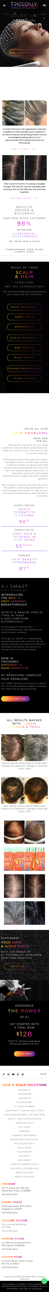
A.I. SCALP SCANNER (24, 1106)
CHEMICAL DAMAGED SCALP (24, 1164)
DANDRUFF (24, 1131)
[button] (4, 5)
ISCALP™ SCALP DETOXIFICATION (24, 1119)
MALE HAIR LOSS (24, 1173)
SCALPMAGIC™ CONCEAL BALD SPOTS (24, 1111)
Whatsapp (44, 1281)
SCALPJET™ (24, 1156)
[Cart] (45, 5)
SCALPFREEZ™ (24, 1152)
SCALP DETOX (24, 1148)
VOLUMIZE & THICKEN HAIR (24, 1168)
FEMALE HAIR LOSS (24, 1177)
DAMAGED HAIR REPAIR (25, 1135)
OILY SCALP (24, 1127)
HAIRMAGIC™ (24, 1090)
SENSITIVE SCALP (24, 1123)
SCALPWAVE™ (24, 1160)
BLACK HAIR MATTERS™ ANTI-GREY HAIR (24, 1115)
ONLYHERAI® (24, 1094)
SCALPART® (24, 1098)
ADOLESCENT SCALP (24, 1144)
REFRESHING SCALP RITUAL (24, 1140)
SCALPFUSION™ (24, 1102)
